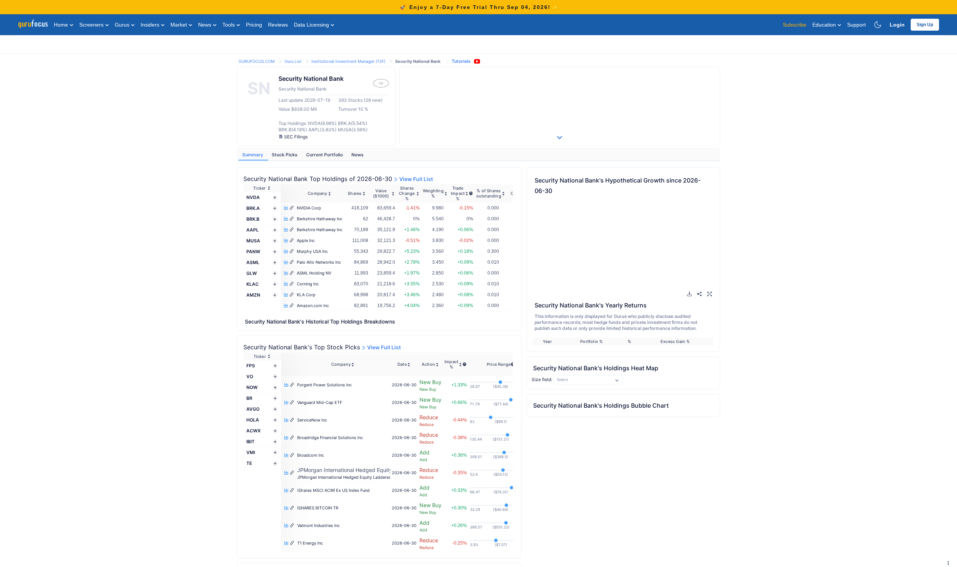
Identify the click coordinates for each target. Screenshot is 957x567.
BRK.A (253, 208)
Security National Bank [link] (417, 61)
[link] (257, 61)
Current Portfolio (325, 154)
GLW (251, 273)
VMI (250, 452)
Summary (253, 154)
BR (249, 398)
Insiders (151, 25)
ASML (252, 262)
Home (62, 25)
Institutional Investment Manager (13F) (349, 61)
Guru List (293, 61)
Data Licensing (312, 25)
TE (249, 463)
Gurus (123, 25)
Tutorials (461, 61)
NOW (252, 387)
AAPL (252, 230)
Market (179, 25)
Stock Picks (285, 154)
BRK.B (252, 219)
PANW (253, 251)
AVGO (252, 409)
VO (249, 376)
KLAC (252, 284)
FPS (250, 365)
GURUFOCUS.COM (257, 61)
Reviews (278, 25)
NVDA (253, 197)
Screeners (92, 25)
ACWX (253, 430)
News (205, 25)
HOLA (252, 420)
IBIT (250, 441)
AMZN (253, 295)
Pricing (254, 25)
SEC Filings (296, 137)
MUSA (253, 240)
